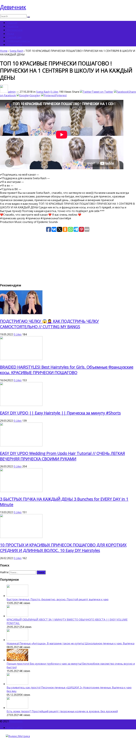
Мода (10, 33)
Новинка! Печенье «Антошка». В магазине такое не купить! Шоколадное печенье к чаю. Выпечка (70, 643)
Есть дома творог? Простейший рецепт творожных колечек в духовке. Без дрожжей (62, 711)
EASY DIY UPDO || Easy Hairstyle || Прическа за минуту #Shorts (60, 413)
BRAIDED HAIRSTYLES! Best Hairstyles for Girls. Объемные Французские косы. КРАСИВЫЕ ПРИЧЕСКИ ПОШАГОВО (66, 369)
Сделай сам (14, 37)
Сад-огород (14, 44)
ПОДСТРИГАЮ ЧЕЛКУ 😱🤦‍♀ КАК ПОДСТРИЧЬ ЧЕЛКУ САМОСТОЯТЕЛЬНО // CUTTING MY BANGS (49, 323)
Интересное (15, 30)
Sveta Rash (16, 51)
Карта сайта (14, 727)
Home (3, 51)
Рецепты (12, 26)
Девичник (13, 7)
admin (12, 92)
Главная (12, 23)
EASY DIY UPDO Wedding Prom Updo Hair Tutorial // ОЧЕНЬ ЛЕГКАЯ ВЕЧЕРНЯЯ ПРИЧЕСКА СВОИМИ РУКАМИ (62, 455)
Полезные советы (18, 41)
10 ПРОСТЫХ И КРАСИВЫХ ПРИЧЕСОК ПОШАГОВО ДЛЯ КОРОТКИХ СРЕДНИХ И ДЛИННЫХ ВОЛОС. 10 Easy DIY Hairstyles (63, 547)
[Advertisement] (68, 257)
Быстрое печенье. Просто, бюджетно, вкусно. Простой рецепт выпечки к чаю (57, 599)
